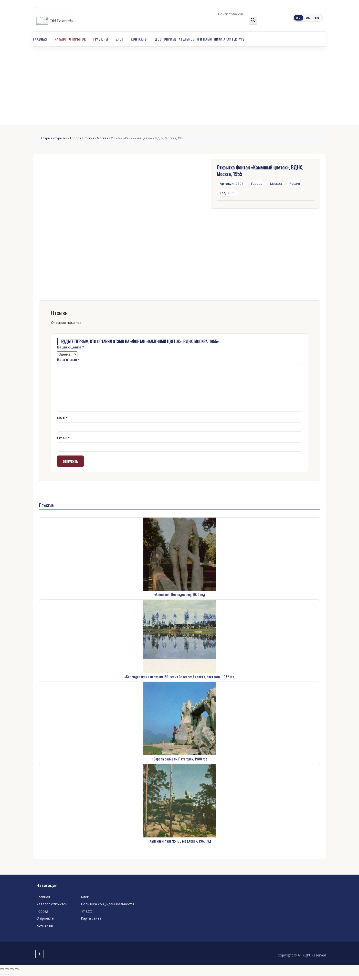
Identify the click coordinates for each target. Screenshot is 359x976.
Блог (120, 39)
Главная (40, 39)
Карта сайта (91, 918)
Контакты (139, 39)
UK (308, 18)
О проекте (45, 918)
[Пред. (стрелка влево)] (2, 974)
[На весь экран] (7, 969)
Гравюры (100, 39)
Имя (62, 418)
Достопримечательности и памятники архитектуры (200, 39)
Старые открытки (54, 138)
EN (317, 18)
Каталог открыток (70, 39)
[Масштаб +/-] (2, 969)
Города (75, 138)
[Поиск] (253, 20)
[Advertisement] (179, 83)
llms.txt (86, 911)
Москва (102, 138)
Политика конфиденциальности (107, 904)
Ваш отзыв (68, 359)
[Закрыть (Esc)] (17, 969)
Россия (89, 138)
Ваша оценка (70, 347)
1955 (227, 193)
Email (63, 438)
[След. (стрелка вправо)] (7, 974)
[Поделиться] (12, 969)
